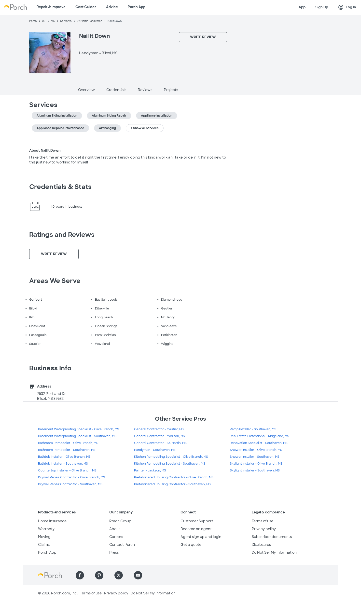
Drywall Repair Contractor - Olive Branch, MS (71, 477)
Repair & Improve (51, 7)
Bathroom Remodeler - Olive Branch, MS (68, 443)
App (302, 7)
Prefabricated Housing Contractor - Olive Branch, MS (173, 477)
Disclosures (261, 544)
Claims (44, 544)
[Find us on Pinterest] (99, 575)
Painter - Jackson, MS (150, 470)
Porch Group (120, 521)
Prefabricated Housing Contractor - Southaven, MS (172, 484)
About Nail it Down (45, 150)
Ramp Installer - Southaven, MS (253, 429)
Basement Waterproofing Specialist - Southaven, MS (77, 436)
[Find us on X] (118, 575)
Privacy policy (264, 529)
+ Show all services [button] (144, 128)
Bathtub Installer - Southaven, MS (63, 464)
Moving (44, 537)
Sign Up (321, 7)
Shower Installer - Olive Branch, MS (256, 450)
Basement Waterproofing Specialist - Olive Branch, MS (78, 429)
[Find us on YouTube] (138, 575)
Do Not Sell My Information (274, 552)
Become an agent (196, 529)
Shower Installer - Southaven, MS (254, 457)
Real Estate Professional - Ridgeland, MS (259, 436)
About (114, 529)
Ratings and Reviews (62, 234)
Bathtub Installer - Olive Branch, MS (64, 457)
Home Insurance (52, 521)
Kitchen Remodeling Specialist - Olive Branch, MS (171, 457)
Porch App (136, 7)
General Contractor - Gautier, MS (159, 429)
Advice (112, 7)
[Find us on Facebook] (80, 575)
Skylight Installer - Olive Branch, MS (256, 464)
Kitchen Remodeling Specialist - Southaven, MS (169, 464)
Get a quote (190, 544)
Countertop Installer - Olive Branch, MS (67, 470)
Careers (116, 537)
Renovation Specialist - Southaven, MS (259, 443)
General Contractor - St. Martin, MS (160, 443)
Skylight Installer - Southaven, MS (255, 470)
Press (114, 552)
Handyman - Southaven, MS (155, 450)
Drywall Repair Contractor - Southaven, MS (70, 484)
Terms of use (262, 521)
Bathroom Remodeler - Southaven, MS (67, 450)
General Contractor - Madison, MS (159, 436)
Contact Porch (122, 544)
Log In (347, 7)
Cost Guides (85, 7)
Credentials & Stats (60, 187)
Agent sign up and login (200, 537)
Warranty (46, 529)
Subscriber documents (272, 537)
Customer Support (196, 521)
